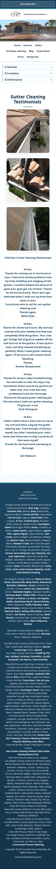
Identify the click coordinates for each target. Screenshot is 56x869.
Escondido (35, 656)
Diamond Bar (42, 588)
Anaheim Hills (14, 511)
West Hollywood (38, 620)
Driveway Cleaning (16, 51)
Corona (39, 630)
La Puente (20, 598)
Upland (38, 649)
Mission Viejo (17, 540)
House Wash (43, 51)
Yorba (48, 566)
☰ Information (13, 79)
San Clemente (39, 553)
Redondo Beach (12, 611)
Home (17, 45)
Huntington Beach (29, 689)
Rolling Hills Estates (32, 611)
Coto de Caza (14, 517)
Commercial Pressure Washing (28, 844)
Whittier (28, 624)
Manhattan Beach (23, 601)
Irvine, (35, 527)
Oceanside (13, 659)
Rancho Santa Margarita (18, 553)
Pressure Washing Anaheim (36, 738)
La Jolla (46, 656)
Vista (35, 659)
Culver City (29, 588)
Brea (33, 511)
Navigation (33, 56)
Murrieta (45, 633)
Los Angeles (43, 598)
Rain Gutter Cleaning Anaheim (21, 751)
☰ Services (10, 67)
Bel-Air (7, 582)
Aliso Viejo (33, 508)
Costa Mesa (28, 680)
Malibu (9, 601)
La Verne (30, 598)
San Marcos (26, 659)
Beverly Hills (18, 582)
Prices (20, 56)
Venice (45, 617)
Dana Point (36, 517)
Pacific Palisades (33, 604)
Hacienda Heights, (22, 591)
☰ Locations (11, 73)
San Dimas (20, 614)
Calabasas (22, 585)
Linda (8, 569)
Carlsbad (14, 656)
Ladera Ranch (20, 530)
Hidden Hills (29, 595)
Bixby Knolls (32, 582)
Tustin (16, 566)
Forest (9, 536)
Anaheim (29, 673)
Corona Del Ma (30, 514)
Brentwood (45, 582)
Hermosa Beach (14, 595)
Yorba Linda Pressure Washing (27, 569)
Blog (31, 51)
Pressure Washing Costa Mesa (28, 741)
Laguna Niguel (20, 533)
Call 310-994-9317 (28, 4)
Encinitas (25, 656)
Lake (46, 533)
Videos (38, 45)
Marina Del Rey (41, 601)
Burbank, (11, 585)
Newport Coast (21, 543)
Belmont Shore (43, 579)
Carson (31, 585)
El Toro (19, 520)
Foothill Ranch (31, 520)
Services (27, 45)
